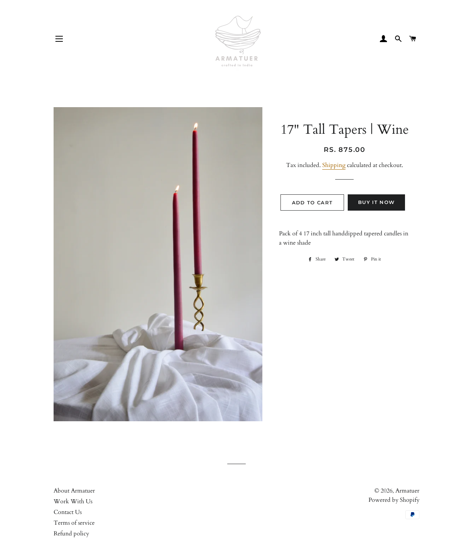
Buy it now (376, 202)
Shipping (334, 165)
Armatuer (407, 491)
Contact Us (68, 512)
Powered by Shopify (393, 500)
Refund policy (71, 534)
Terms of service (74, 523)
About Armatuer (74, 491)
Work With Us (73, 501)
